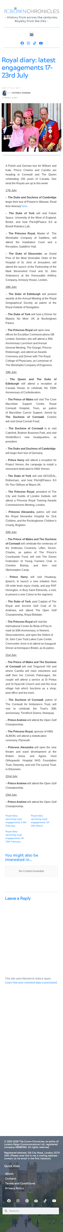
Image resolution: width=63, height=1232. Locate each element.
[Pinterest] (27, 1200)
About (9, 1174)
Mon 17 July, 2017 (11, 88)
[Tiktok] (34, 43)
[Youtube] (41, 43)
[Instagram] (28, 43)
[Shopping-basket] (36, 1200)
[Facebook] (22, 43)
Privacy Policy (14, 1188)
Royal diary (11, 98)
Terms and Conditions (20, 1183)
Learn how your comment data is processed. (31, 982)
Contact (10, 1178)
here (24, 206)
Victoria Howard (21, 93)
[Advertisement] (31, 1029)
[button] (31, 34)
